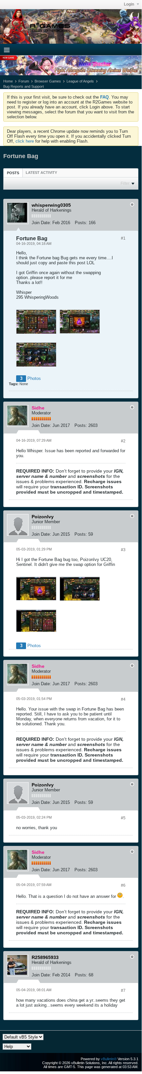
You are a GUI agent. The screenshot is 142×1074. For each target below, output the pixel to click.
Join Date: (41, 222)
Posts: (81, 222)
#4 (123, 699)
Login (129, 4)
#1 (123, 238)
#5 (123, 818)
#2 (123, 441)
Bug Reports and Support (23, 86)
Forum (23, 81)
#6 (123, 885)
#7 (123, 990)
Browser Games (48, 81)
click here (24, 141)
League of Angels (80, 81)
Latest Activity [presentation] (41, 173)
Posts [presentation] (13, 173)
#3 (123, 550)
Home (8, 81)
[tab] (13, 172)
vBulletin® (109, 1059)
